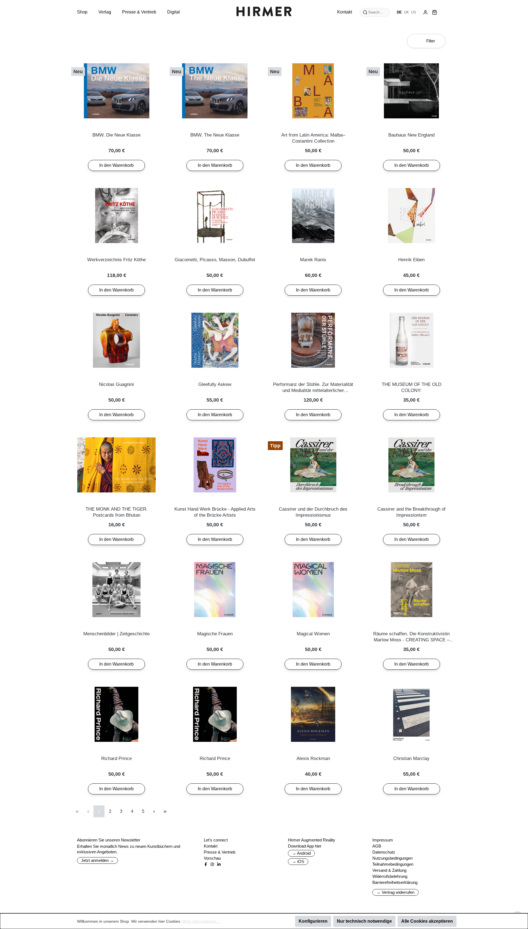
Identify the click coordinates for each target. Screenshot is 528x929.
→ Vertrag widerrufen (395, 892)
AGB (376, 846)
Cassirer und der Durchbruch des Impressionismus (313, 512)
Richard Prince (116, 758)
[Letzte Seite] (165, 811)
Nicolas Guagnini (116, 384)
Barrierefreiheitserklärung (394, 882)
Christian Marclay (411, 758)
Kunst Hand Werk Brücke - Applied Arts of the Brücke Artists (214, 512)
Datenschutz (383, 852)
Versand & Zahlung (389, 870)
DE (399, 12)
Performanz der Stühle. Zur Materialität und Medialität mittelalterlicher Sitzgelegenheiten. (313, 388)
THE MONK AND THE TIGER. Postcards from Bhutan (117, 512)
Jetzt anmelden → (97, 860)
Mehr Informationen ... (201, 921)
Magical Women (313, 633)
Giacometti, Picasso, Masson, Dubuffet (215, 259)
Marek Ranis (313, 259)
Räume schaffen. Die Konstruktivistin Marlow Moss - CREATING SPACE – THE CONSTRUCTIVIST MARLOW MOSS (411, 637)
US (413, 12)
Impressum (382, 840)
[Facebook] (206, 864)
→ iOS (298, 861)
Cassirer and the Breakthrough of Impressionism (411, 512)
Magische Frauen (215, 633)
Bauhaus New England (411, 135)
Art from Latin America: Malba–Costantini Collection (313, 138)
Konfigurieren (313, 921)
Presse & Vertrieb (219, 852)
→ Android (301, 853)
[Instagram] (212, 864)
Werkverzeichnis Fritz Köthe (116, 259)
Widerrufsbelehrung (389, 876)
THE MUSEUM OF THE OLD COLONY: (411, 387)
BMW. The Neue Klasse (214, 135)
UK (406, 12)
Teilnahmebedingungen (392, 864)
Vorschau (212, 858)
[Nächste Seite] (154, 811)
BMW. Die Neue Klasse (116, 135)
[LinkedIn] (219, 864)
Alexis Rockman (313, 758)
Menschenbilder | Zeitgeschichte (116, 633)
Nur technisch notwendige (364, 921)
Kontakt (211, 846)
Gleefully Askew (214, 384)
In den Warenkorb (116, 165)
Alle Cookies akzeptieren (427, 921)
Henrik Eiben (411, 259)
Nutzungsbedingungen (392, 858)
